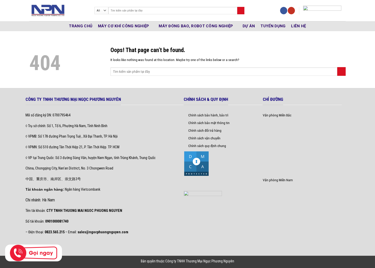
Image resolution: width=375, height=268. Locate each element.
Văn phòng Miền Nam (278, 180)
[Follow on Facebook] (283, 10)
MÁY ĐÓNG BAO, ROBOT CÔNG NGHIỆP (196, 26)
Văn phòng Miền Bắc (277, 115)
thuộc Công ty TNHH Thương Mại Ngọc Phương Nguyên (195, 261)
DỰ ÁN (249, 26)
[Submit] (240, 10)
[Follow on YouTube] (291, 10)
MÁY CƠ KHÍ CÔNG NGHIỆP (123, 26)
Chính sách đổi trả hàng (204, 130)
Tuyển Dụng (272, 26)
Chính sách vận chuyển (204, 138)
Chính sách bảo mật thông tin (209, 123)
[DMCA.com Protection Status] (196, 163)
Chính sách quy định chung (207, 146)
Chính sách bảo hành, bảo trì (208, 115)
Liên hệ (298, 26)
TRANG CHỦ (80, 26)
